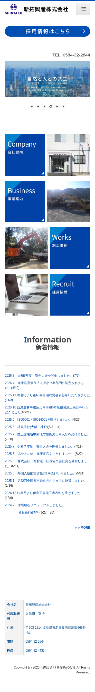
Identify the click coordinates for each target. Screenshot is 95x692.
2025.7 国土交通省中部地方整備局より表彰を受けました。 (47, 434)
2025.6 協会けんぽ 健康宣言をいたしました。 (40, 454)
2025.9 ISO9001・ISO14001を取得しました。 (38, 419)
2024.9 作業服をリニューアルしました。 (35, 505)
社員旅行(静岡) (29, 512)
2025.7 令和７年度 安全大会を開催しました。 (39, 446)
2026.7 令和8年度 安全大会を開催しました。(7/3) (42, 375)
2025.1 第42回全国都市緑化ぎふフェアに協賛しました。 (46, 481)
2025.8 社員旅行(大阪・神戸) (26, 427)
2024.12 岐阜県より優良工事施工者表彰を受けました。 (44, 493)
